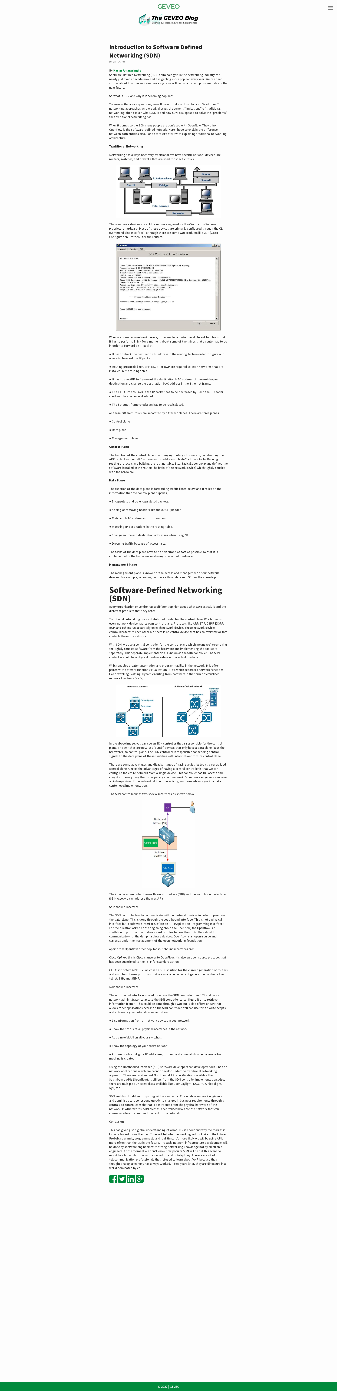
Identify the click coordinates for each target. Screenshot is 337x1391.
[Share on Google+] (140, 1181)
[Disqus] (168, 1236)
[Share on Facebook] (113, 1181)
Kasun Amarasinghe (127, 70)
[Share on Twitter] (122, 1181)
